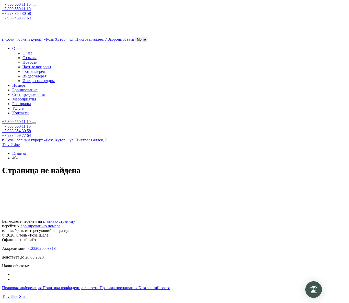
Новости (30, 62)
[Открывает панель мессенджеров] (34, 5)
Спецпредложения (28, 94)
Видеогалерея (34, 76)
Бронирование (25, 90)
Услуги (18, 108)
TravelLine (11, 144)
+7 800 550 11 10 (17, 4)
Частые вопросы (36, 67)
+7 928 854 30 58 (16, 13)
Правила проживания (119, 288)
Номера (19, 85)
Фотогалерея (33, 71)
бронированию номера (40, 226)
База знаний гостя (154, 288)
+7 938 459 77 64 (16, 18)
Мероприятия (24, 99)
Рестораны (21, 104)
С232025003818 (42, 248)
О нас (17, 48)
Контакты (20, 113)
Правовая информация (22, 288)
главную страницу (59, 221)
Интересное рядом (38, 80)
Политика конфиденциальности (71, 288)
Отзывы (29, 57)
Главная (19, 153)
